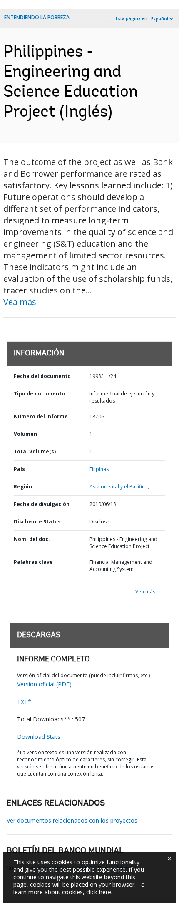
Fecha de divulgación (42, 504)
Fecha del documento (42, 376)
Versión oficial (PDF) (44, 684)
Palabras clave (33, 562)
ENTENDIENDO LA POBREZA (37, 17)
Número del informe (41, 416)
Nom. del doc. (32, 539)
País (19, 469)
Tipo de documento (39, 393)
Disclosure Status (37, 521)
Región (23, 486)
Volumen (25, 434)
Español (159, 19)
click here (98, 892)
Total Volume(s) (35, 451)
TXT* (24, 702)
